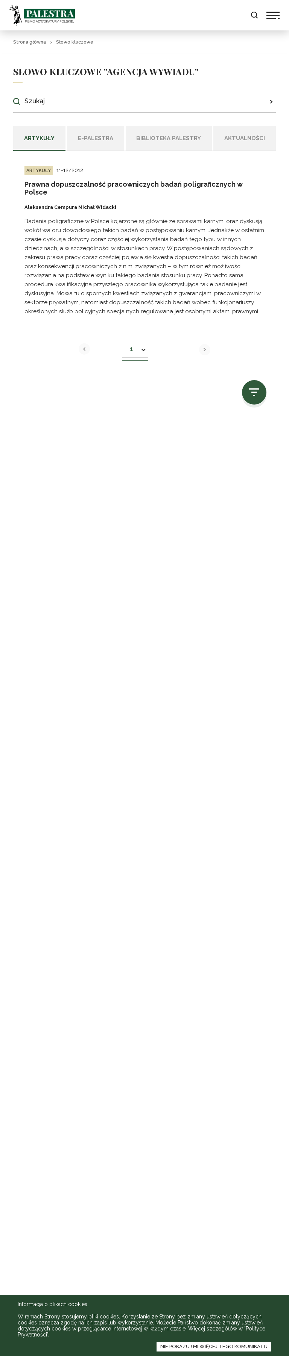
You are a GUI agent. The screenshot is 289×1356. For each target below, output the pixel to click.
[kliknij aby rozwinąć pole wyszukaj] (254, 15)
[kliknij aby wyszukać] (271, 101)
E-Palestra (95, 138)
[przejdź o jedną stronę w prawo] (204, 349)
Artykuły (39, 138)
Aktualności (244, 138)
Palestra (42, 15)
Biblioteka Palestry (168, 138)
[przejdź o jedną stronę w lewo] (84, 349)
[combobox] (135, 347)
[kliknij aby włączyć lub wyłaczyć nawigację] (273, 15)
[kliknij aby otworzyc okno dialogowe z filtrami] (254, 392)
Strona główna (29, 42)
